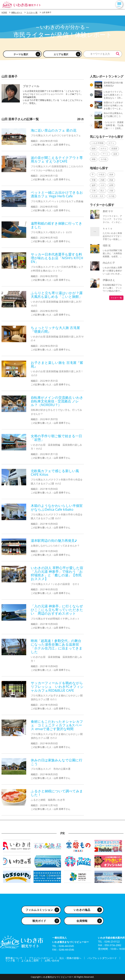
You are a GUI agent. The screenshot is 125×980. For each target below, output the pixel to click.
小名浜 (101, 174)
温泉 (115, 153)
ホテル (103, 148)
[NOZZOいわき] (16, 876)
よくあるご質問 (29, 960)
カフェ (111, 143)
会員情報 (82, 921)
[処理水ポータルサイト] (108, 876)
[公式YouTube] (108, 845)
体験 (94, 159)
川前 (111, 190)
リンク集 (10, 960)
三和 (94, 190)
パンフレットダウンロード (102, 958)
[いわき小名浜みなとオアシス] (47, 861)
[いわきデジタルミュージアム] (77, 876)
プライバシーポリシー (41, 958)
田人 (102, 190)
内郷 (102, 180)
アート (105, 153)
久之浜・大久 (98, 196)
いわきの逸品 (82, 910)
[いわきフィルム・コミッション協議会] (47, 876)
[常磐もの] (77, 845)
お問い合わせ (52, 960)
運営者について (13, 958)
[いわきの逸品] (47, 845)
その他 (103, 159)
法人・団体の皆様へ (70, 958)
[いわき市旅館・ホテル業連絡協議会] (16, 861)
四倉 (111, 180)
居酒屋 (114, 148)
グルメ (95, 153)
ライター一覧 (116, 297)
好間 (111, 185)
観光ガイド (39, 921)
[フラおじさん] (108, 861)
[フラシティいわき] (77, 861)
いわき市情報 (98, 143)
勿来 (111, 174)
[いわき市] (16, 845)
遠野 (94, 185)
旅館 (94, 148)
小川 (102, 185)
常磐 (94, 180)
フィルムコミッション (39, 910)
